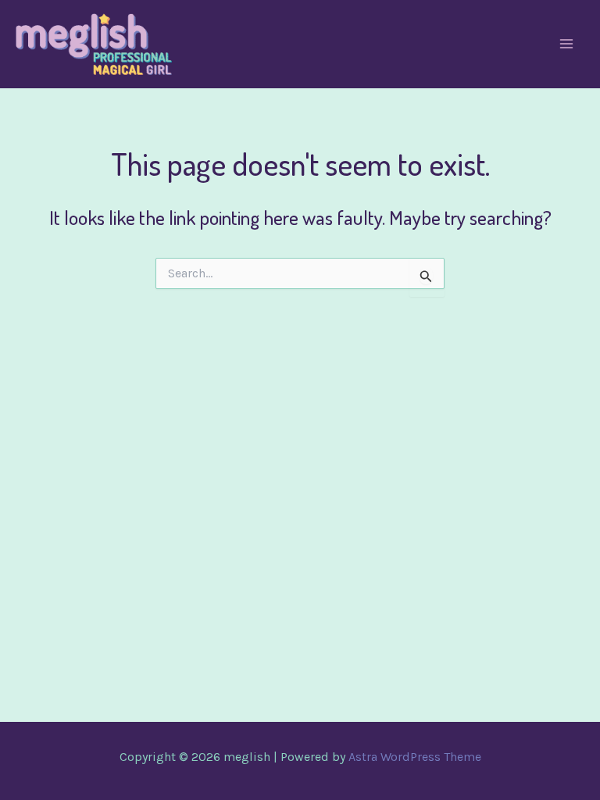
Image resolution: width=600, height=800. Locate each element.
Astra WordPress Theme (414, 756)
